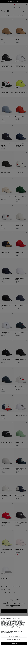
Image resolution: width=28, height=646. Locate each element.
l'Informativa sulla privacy (6, 632)
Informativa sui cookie (17, 631)
